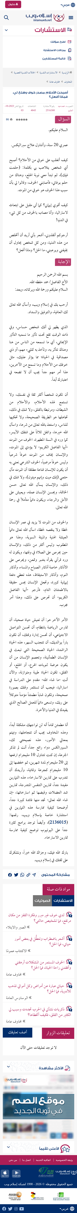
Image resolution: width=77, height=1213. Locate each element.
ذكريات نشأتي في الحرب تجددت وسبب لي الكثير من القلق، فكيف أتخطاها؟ (40, 1012)
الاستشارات (51, 30)
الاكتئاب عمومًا (17, 951)
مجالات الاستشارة (54, 50)
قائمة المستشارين (53, 58)
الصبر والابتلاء (16, 927)
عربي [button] (66, 5)
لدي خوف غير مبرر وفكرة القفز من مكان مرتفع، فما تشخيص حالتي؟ (39, 918)
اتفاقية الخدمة (43, 1160)
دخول (12, 4)
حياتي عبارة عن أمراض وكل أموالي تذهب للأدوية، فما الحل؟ (39, 989)
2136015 (58, 823)
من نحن (13, 1160)
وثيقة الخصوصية (64, 1160)
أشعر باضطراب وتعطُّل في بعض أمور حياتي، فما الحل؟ (43, 942)
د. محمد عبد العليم (65, 108)
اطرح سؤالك (57, 41)
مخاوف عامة (14, 975)
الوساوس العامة (17, 998)
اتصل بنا (26, 1160)
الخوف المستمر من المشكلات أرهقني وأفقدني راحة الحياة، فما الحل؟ (43, 965)
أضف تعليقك (17, 1032)
